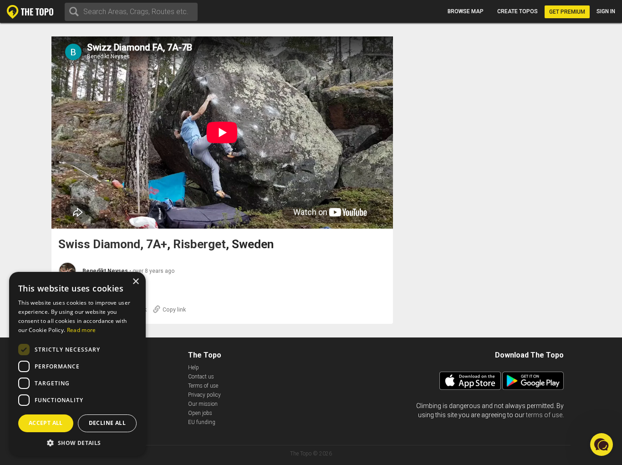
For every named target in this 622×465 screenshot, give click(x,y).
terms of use (544, 415)
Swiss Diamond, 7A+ (112, 244)
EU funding (201, 422)
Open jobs (200, 413)
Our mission (203, 404)
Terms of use (203, 386)
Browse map (466, 11)
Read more (81, 330)
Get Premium (567, 12)
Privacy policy (204, 395)
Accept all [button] (46, 423)
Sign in (606, 11)
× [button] (135, 281)
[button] (77, 442)
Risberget (199, 244)
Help (193, 367)
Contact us (201, 376)
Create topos (517, 11)
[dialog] (77, 364)
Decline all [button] (107, 423)
